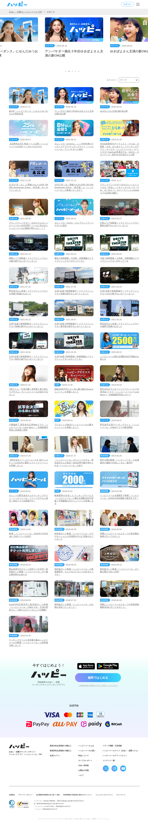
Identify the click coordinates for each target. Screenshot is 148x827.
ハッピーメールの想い (87, 751)
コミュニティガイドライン (104, 795)
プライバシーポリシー (25, 795)
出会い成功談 (83, 765)
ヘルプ (81, 775)
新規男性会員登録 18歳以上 (60, 751)
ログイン (128, 4)
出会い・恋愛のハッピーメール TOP (25, 12)
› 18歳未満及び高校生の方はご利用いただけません (98, 686)
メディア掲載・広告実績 (112, 746)
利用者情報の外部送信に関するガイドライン (77, 795)
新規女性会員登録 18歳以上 (60, 746)
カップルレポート (85, 760)
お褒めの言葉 (83, 770)
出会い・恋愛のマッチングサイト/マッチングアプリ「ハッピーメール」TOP (25, 753)
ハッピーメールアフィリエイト (115, 756)
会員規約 (12, 795)
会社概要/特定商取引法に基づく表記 (48, 795)
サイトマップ (120, 795)
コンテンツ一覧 (109, 760)
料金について (83, 756)
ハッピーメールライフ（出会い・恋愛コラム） (121, 751)
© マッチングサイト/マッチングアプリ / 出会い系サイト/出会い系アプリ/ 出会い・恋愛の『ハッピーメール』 (74, 819)
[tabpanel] (74, 38)
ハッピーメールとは (86, 746)
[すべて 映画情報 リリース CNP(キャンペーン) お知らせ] (129, 79)
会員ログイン (55, 756)
